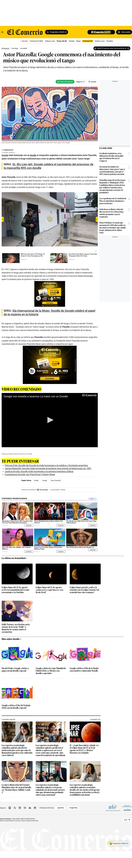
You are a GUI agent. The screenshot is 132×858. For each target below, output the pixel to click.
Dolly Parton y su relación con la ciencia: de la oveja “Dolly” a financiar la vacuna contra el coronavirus (16, 628)
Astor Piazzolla (55, 480)
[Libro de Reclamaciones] (127, 807)
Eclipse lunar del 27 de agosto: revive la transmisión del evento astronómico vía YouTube (15, 590)
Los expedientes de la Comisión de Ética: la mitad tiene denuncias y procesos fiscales (112, 201)
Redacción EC (8, 150)
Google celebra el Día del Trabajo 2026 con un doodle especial (16, 706)
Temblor (72, 41)
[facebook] (9, 808)
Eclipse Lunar (50, 41)
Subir (125, 820)
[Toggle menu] (2, 32)
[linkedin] (30, 808)
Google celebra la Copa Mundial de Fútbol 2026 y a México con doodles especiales (51, 671)
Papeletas (110, 41)
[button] (49, 420)
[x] (15, 808)
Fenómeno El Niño (36, 41)
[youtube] (25, 808)
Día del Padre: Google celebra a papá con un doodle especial (15, 669)
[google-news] (35, 808)
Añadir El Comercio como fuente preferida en (111, 48)
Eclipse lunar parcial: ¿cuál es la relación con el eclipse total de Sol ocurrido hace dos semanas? (84, 590)
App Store (61, 808)
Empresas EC (88, 41)
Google (44, 480)
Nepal (78, 41)
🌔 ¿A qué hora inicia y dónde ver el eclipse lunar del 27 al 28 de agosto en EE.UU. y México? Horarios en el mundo (84, 749)
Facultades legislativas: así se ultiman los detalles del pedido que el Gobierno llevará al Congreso (111, 157)
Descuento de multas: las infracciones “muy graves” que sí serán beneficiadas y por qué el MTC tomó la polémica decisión (112, 170)
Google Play (73, 808)
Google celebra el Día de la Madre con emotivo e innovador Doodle (84, 669)
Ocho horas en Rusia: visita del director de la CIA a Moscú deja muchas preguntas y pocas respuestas (111, 213)
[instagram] (20, 808)
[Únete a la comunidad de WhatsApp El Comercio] (65, 82)
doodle (36, 480)
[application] (50, 420)
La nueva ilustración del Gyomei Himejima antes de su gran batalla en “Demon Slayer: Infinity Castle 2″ (16, 788)
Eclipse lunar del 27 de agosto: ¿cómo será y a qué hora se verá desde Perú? (49, 590)
